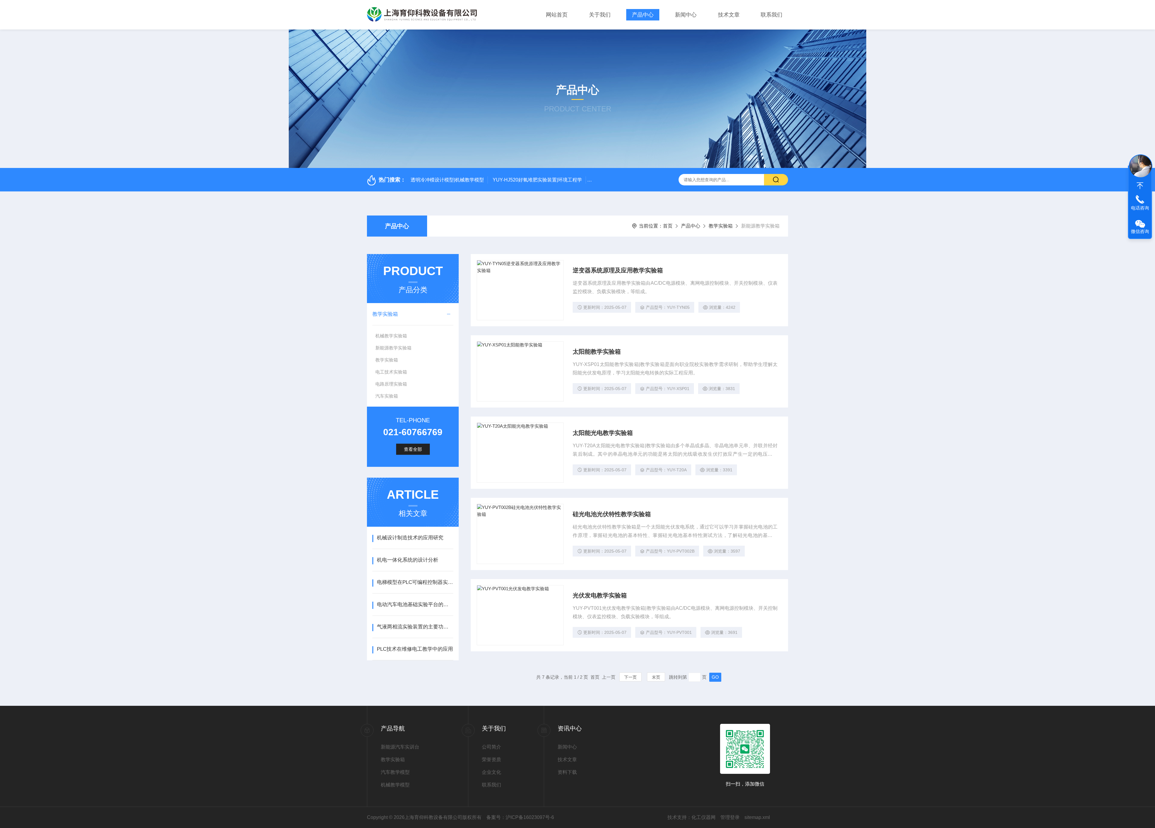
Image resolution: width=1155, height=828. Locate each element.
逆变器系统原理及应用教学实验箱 (618, 270)
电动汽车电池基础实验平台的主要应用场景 (415, 604)
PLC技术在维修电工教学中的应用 (415, 649)
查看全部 (413, 449)
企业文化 (491, 772)
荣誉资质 (491, 759)
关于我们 (600, 15)
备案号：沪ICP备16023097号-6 (520, 817)
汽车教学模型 (395, 772)
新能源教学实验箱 (393, 347)
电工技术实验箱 (391, 371)
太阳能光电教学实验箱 (603, 433)
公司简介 (491, 746)
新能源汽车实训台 (400, 746)
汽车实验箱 (386, 395)
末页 (656, 677)
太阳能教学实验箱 (597, 351)
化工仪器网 (703, 817)
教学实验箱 (721, 225)
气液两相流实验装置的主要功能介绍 (415, 627)
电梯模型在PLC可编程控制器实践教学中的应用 (415, 582)
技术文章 (729, 15)
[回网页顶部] (1140, 186)
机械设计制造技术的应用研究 (410, 538)
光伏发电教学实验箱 (600, 595)
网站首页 (557, 15)
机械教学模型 (395, 784)
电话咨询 (1140, 207)
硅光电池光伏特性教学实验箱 (612, 514)
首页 (668, 225)
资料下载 (567, 772)
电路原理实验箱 (391, 383)
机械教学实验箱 (391, 335)
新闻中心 (686, 15)
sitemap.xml (757, 817)
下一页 (630, 677)
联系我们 (771, 15)
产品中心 (643, 15)
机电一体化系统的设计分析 (407, 560)
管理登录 (730, 817)
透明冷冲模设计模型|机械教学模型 (447, 179)
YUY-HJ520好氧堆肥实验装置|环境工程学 (537, 179)
